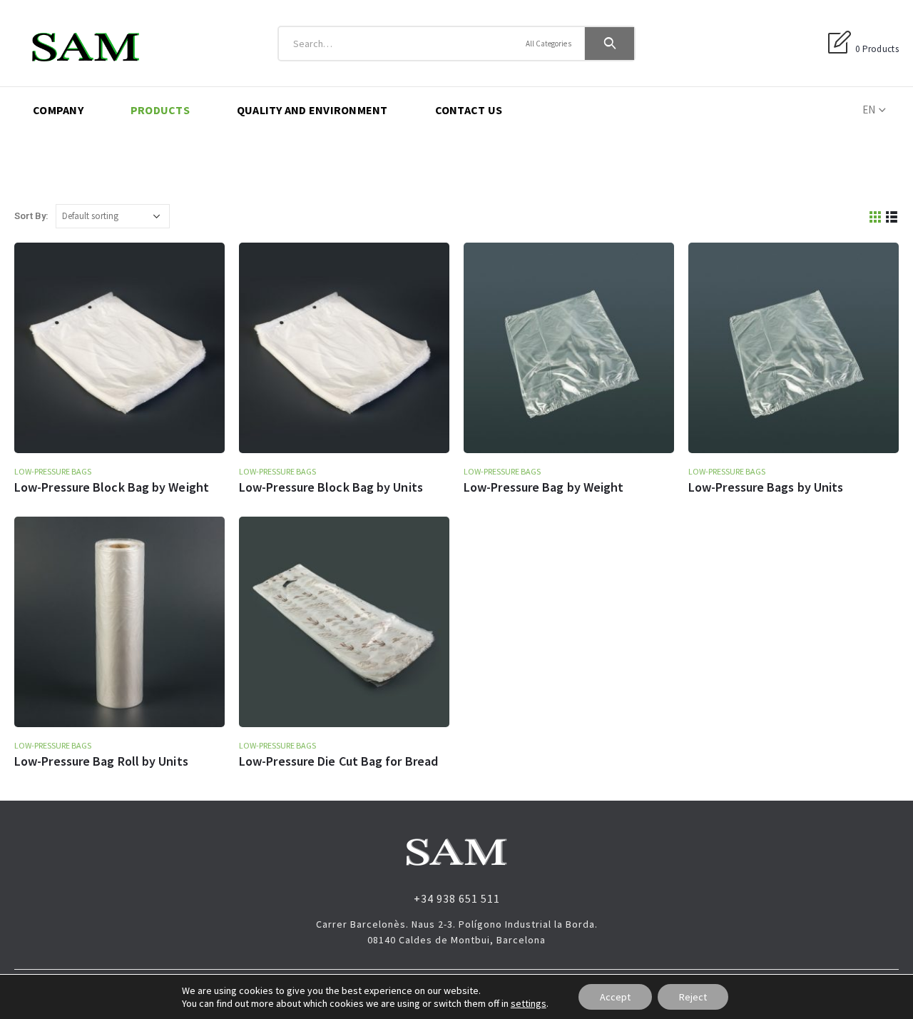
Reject (693, 996)
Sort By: (31, 216)
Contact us (469, 110)
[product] (119, 348)
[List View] (892, 216)
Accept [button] (615, 996)
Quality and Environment (312, 110)
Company (58, 110)
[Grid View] (875, 216)
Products (160, 110)
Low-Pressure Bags (52, 471)
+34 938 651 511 (457, 898)
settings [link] (528, 1003)
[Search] (610, 43)
